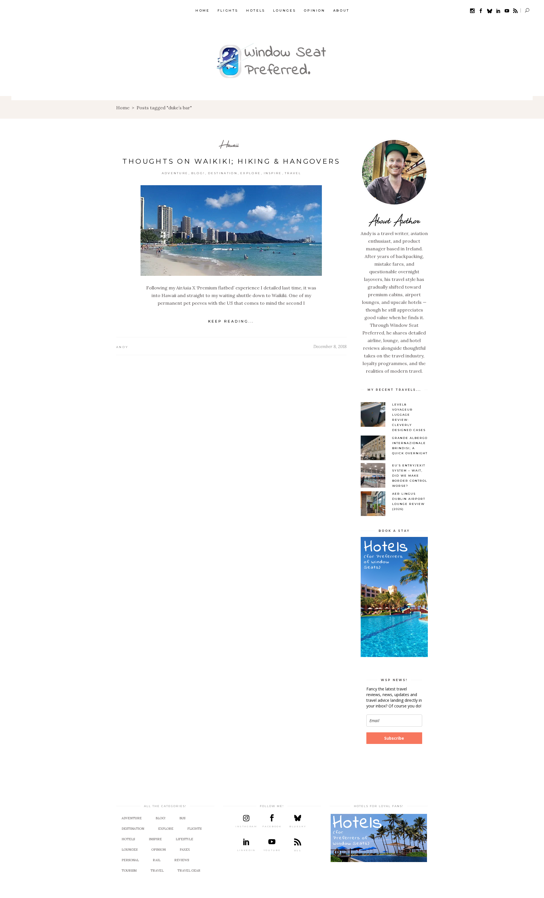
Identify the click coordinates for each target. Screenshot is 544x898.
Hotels (128, 839)
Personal (130, 860)
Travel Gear (188, 871)
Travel (293, 173)
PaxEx (185, 850)
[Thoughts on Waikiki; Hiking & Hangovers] (231, 230)
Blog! (198, 173)
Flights (194, 829)
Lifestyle (184, 839)
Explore (250, 173)
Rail (156, 860)
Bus (182, 818)
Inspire (273, 173)
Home (122, 107)
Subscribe (394, 738)
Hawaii (229, 145)
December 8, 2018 (330, 346)
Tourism (129, 871)
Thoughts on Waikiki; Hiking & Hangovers (231, 161)
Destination (222, 173)
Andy (122, 347)
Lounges (129, 850)
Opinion (158, 850)
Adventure (175, 173)
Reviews (181, 860)
